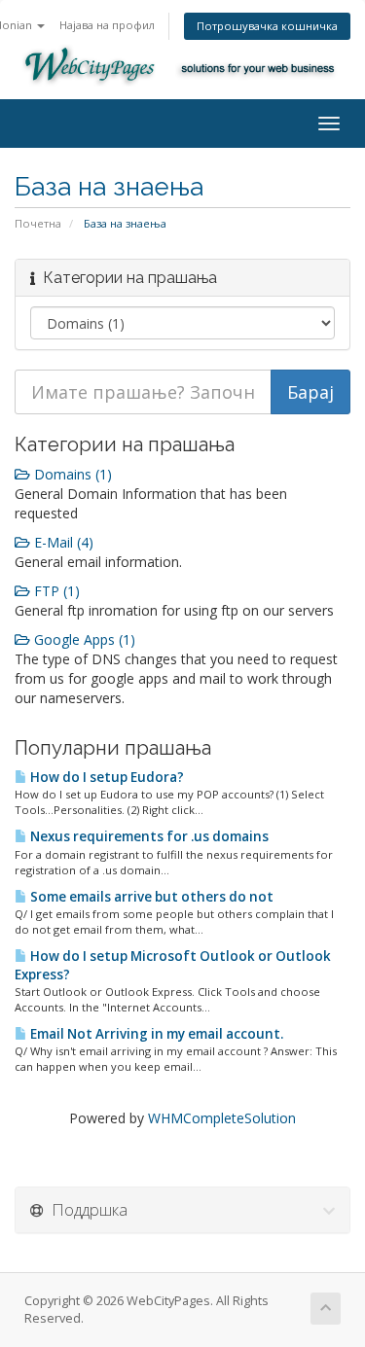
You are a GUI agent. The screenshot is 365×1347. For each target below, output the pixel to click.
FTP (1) (55, 591)
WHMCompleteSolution (222, 1118)
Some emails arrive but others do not (150, 896)
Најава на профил (107, 25)
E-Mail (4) (61, 542)
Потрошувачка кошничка (267, 25)
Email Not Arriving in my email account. (155, 1034)
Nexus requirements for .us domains (148, 836)
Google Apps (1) (82, 639)
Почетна (38, 223)
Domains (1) (71, 474)
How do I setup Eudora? (105, 777)
